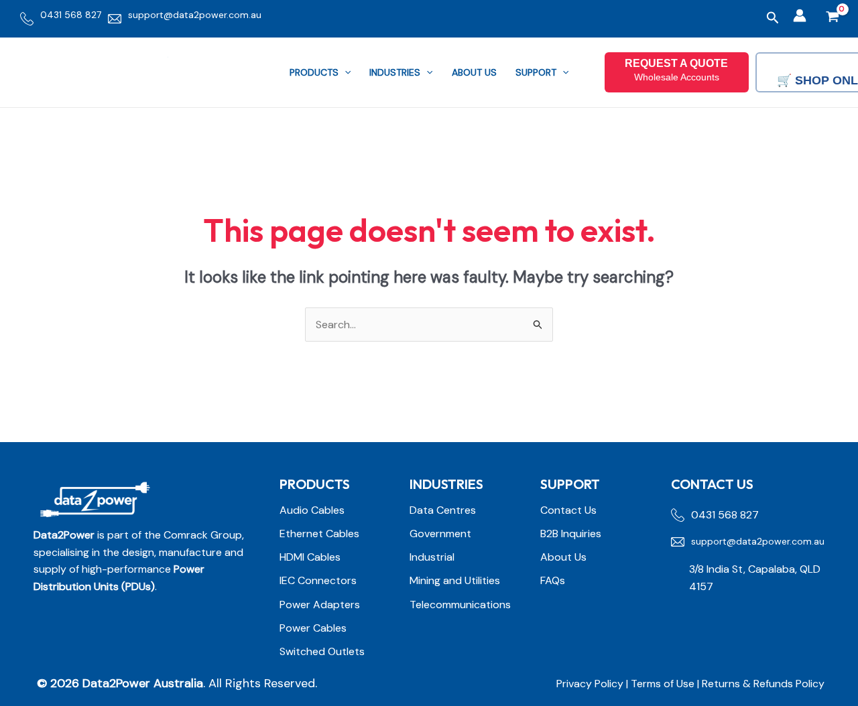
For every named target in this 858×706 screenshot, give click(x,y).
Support (535, 72)
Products (314, 72)
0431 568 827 (70, 15)
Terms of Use (664, 684)
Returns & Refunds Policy (763, 684)
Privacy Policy (589, 684)
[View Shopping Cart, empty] (832, 18)
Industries (394, 72)
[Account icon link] (799, 15)
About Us (474, 72)
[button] (773, 18)
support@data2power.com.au (194, 15)
